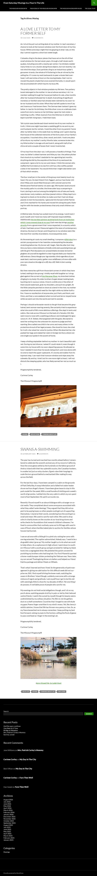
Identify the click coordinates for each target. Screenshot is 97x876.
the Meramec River (49, 276)
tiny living (61, 691)
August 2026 (8, 800)
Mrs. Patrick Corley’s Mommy (14, 732)
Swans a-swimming (39, 449)
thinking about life (49, 434)
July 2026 (7, 802)
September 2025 (10, 823)
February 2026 (9, 812)
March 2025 (8, 836)
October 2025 (9, 821)
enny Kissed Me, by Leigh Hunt (48, 683)
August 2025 (8, 825)
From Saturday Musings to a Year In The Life (24, 3)
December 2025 (9, 817)
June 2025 (7, 829)
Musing (25, 434)
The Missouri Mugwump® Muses (71, 8)
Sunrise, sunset (9, 735)
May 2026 (7, 806)
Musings (7, 852)
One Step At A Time (11, 728)
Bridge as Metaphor (11, 730)
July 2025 (7, 827)
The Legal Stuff (90, 8)
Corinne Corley (10, 759)
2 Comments (38, 38)
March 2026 (8, 810)
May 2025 (7, 831)
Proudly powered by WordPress (13, 873)
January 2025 (8, 840)
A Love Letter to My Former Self (40, 31)
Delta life (25, 691)
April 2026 (7, 808)
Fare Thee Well (26, 778)
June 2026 (7, 804)
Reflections (35, 434)
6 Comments (43, 454)
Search (6, 711)
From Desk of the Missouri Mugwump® (43, 8)
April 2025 (7, 834)
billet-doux (69, 239)
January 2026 (8, 814)
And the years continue (12, 726)
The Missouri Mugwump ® (18, 8)
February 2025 (9, 838)
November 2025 (9, 819)
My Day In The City (28, 759)
